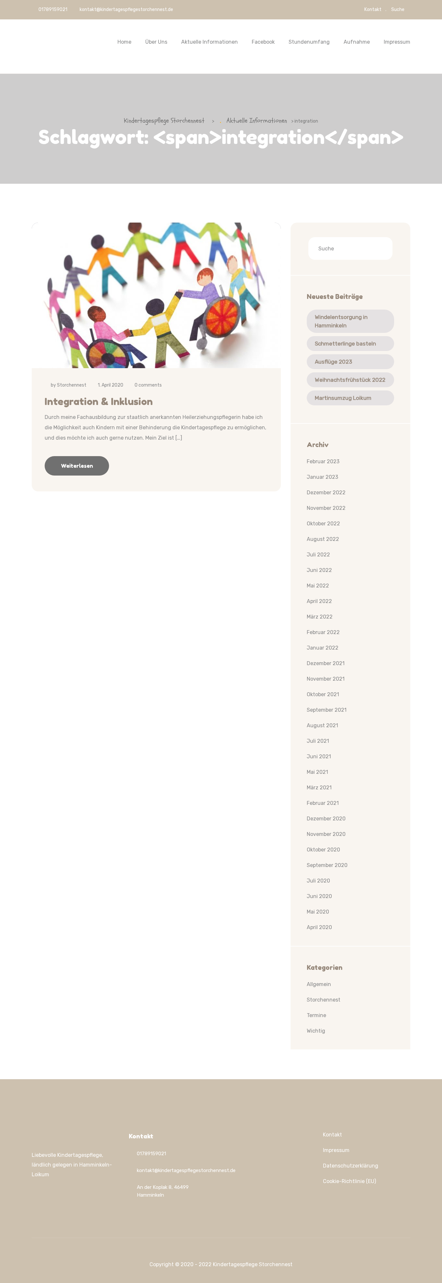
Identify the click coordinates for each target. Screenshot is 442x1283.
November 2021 (326, 679)
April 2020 (319, 927)
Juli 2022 (318, 555)
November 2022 (326, 508)
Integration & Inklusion (99, 401)
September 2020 (327, 865)
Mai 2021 (317, 772)
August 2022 (323, 539)
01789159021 (52, 9)
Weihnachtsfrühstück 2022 (350, 380)
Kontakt (372, 9)
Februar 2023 (323, 461)
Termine (316, 1015)
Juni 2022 (319, 570)
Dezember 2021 (326, 663)
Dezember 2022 (326, 492)
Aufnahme (357, 42)
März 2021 (319, 787)
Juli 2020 (318, 881)
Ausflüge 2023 (333, 361)
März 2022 (320, 617)
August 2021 (322, 725)
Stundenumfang (309, 42)
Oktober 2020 (323, 850)
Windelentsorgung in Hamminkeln (341, 321)
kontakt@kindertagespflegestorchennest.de (126, 9)
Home (124, 42)
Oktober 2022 (323, 524)
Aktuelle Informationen (209, 42)
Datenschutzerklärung (350, 1166)
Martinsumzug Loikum (343, 398)
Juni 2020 (319, 896)
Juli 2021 (318, 741)
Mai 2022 (318, 586)
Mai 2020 (318, 912)
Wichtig (316, 1031)
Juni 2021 (319, 756)
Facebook (263, 42)
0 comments (148, 385)
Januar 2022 (322, 648)
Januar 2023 (322, 477)
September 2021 (327, 710)
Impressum (397, 42)
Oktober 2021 (323, 694)
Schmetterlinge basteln (345, 343)
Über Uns (156, 42)
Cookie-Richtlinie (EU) (349, 1181)
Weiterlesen (77, 466)
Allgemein (319, 984)
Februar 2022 (323, 632)
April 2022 (319, 601)
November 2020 (326, 834)
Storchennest (71, 385)
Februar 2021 (323, 803)
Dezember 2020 (326, 819)
